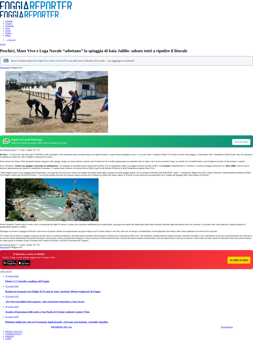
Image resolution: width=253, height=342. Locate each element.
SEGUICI (63, 61)
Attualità (8, 21)
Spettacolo (9, 26)
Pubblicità (9, 336)
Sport (7, 28)
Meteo (8, 35)
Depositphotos (227, 327)
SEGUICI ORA (241, 142)
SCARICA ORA (239, 260)
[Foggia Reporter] (36, 8)
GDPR (8, 339)
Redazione (4, 68)
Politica (8, 33)
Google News (42, 61)
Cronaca (8, 23)
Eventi (8, 31)
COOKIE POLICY (13, 334)
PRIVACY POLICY (14, 331)
